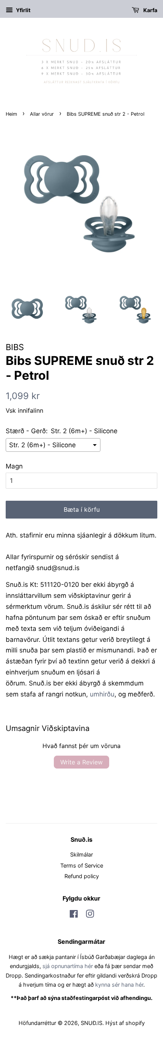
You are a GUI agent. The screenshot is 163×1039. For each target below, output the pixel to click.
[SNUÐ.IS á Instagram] (90, 915)
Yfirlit (22, 10)
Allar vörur (42, 114)
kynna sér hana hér (119, 984)
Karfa (149, 10)
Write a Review (81, 762)
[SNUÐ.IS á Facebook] (73, 915)
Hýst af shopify (125, 1023)
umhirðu (102, 694)
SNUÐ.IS (91, 1023)
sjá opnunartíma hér (67, 966)
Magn (14, 466)
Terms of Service (81, 865)
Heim (11, 114)
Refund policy (81, 876)
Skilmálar (81, 854)
